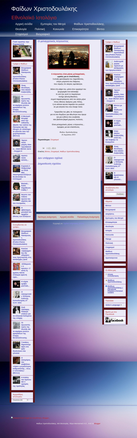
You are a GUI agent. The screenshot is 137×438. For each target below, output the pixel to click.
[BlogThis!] (49, 148)
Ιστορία (109, 231)
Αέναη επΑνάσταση (113, 275)
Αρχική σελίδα (23, 24)
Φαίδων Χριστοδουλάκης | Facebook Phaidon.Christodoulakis (115, 289)
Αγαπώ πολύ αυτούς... (25, 158)
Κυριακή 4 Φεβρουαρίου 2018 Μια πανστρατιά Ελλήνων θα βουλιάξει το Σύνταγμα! (22, 172)
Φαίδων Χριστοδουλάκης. (89, 24)
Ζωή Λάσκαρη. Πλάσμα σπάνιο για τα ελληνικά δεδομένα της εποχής (22, 312)
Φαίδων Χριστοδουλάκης (44, 8)
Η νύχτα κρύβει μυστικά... (25, 284)
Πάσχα (108, 239)
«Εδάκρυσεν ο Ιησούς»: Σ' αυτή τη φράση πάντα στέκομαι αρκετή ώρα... (22, 270)
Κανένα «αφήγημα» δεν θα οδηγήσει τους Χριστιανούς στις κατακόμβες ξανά (22, 254)
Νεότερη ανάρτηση (47, 217)
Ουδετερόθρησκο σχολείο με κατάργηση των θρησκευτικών (114, 65)
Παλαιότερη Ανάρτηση (88, 217)
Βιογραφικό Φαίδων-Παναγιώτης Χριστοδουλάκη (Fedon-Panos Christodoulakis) (22, 74)
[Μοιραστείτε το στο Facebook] (53, 148)
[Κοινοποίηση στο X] (51, 148)
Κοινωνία (58, 29)
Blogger (97, 424)
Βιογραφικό (43, 34)
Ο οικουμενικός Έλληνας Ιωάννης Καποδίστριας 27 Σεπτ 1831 (22, 297)
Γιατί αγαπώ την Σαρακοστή (21, 43)
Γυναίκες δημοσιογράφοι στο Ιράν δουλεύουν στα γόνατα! (22, 347)
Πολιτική (40, 29)
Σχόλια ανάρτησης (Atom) (74, 224)
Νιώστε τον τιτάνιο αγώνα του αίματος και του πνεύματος (22, 199)
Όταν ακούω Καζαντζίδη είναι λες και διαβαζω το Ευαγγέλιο (114, 136)
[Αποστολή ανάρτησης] (43, 148)
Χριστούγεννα (111, 258)
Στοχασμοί (21, 34)
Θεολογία (21, 29)
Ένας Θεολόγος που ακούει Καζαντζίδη (26, 88)
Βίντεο (100, 29)
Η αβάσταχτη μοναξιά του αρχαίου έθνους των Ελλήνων (22, 212)
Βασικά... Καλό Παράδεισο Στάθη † (26, 187)
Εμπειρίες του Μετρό (53, 24)
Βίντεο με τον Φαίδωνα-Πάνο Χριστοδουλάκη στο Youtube (114, 110)
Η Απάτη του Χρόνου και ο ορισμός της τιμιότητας (22, 381)
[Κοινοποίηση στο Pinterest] (55, 148)
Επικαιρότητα (80, 29)
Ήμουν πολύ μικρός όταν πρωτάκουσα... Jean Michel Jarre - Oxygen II (22, 145)
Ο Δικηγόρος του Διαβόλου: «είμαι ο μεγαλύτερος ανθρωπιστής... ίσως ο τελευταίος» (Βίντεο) (22, 365)
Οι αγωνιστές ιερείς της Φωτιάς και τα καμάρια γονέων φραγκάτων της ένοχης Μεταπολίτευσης (21, 104)
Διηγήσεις (110, 214)
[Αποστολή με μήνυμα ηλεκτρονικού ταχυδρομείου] (47, 148)
